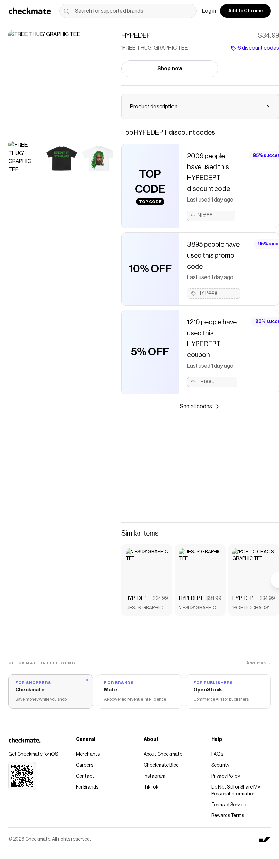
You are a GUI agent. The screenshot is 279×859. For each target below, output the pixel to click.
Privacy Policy (225, 776)
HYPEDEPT (138, 598)
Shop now (169, 68)
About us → (258, 663)
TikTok (151, 787)
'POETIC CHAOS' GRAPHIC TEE (250, 608)
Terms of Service (228, 804)
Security (220, 765)
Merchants (88, 754)
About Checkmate (163, 754)
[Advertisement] (200, 466)
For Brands (87, 787)
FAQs (217, 754)
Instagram (154, 776)
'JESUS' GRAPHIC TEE (144, 608)
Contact (85, 776)
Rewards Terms (227, 815)
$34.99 (160, 598)
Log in (209, 11)
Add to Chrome (245, 11)
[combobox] (128, 11)
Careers (84, 765)
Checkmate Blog (161, 765)
